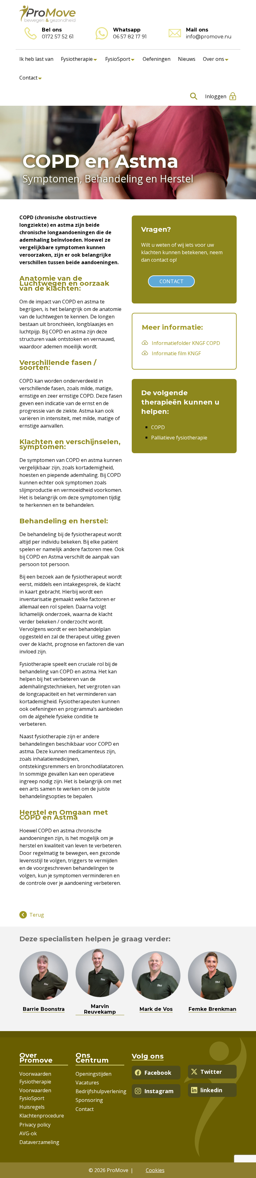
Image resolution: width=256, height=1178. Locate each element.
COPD (158, 427)
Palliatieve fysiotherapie (179, 437)
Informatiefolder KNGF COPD (186, 343)
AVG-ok (28, 1133)
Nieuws (186, 59)
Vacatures (87, 1082)
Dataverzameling (39, 1142)
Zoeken (192, 96)
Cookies (155, 1170)
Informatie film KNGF (176, 353)
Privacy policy (35, 1124)
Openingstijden (93, 1073)
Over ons (213, 59)
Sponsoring (89, 1100)
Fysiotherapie (77, 59)
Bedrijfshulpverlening (101, 1091)
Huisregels (32, 1106)
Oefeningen (156, 59)
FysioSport (117, 59)
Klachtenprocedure (41, 1115)
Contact (28, 77)
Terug (36, 914)
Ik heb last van (36, 59)
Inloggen (215, 96)
